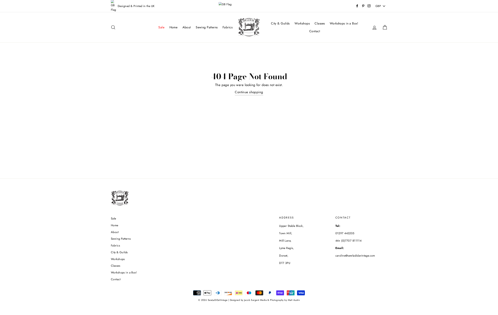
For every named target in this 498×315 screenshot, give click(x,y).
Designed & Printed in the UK (136, 6)
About (186, 27)
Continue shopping (249, 92)
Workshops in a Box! (344, 23)
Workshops (302, 23)
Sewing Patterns (206, 27)
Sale (161, 27)
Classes (320, 23)
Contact (314, 31)
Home (173, 27)
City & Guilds (280, 23)
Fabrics (227, 27)
